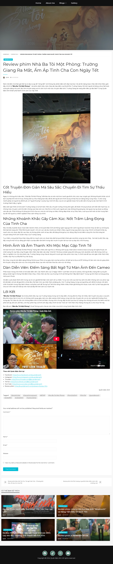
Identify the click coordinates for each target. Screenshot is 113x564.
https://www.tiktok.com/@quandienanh (24, 382)
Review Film (14, 54)
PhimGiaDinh (72, 395)
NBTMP (42, 395)
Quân (7, 77)
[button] (63, 3)
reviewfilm (8, 398)
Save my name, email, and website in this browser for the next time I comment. (30, 463)
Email (5, 445)
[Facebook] (44, 553)
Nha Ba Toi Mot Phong (56, 395)
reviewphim (19, 398)
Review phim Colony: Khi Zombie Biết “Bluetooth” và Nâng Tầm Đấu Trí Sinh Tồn (82, 510)
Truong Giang (31, 398)
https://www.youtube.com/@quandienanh (27, 384)
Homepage (6, 54)
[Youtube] (68, 553)
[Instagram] (60, 553)
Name (5, 437)
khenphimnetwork (30, 395)
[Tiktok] (52, 553)
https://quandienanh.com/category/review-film (31, 386)
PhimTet (83, 395)
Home (38, 3)
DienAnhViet (15, 395)
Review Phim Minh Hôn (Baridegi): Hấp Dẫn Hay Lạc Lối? (28, 510)
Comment (6, 412)
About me (50, 3)
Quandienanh (94, 395)
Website (5, 453)
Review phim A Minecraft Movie (73, 535)
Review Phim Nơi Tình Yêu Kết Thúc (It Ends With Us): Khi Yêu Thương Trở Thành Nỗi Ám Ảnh (27, 534)
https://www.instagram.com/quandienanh (27, 377)
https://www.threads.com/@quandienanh (26, 379)
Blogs (62, 3)
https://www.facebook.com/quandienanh (26, 375)
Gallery (74, 3)
